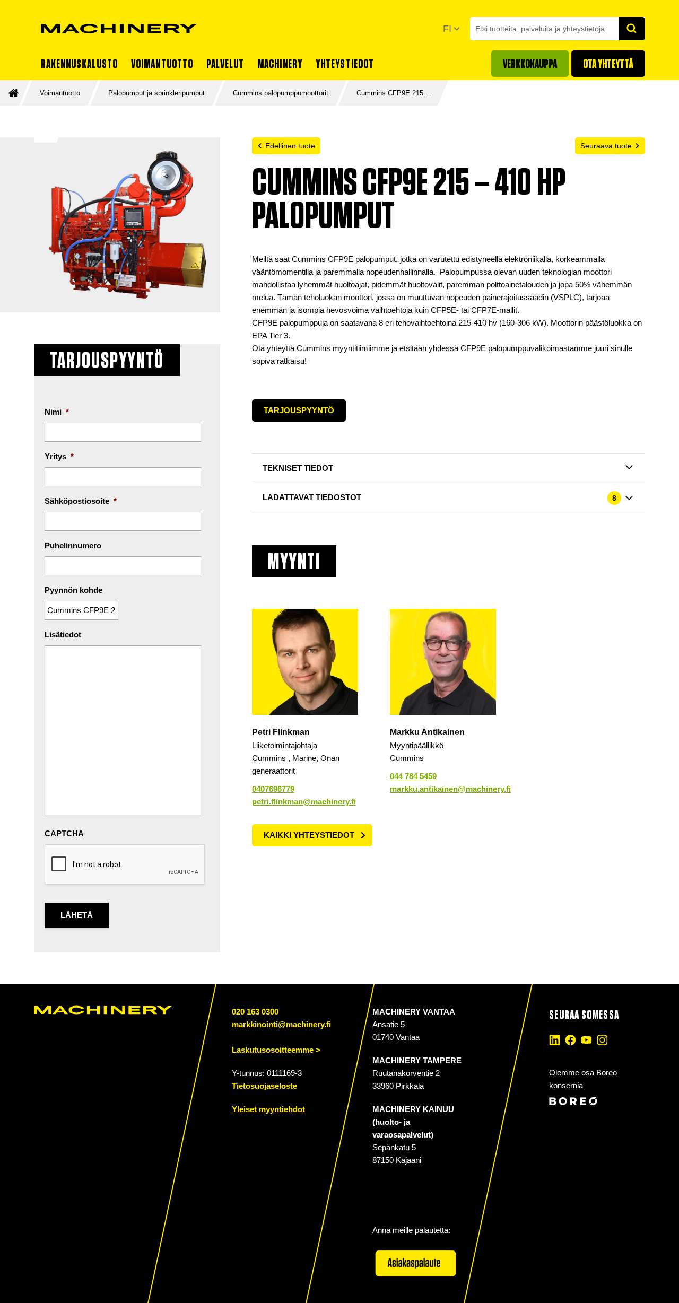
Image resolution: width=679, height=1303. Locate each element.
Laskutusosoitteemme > (276, 1049)
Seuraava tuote (606, 146)
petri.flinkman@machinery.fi (304, 801)
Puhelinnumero (73, 545)
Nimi (57, 411)
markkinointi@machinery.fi (281, 1024)
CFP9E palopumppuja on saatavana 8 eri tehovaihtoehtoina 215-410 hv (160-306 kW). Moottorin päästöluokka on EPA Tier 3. (448, 329)
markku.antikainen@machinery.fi (450, 788)
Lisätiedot (63, 634)
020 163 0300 (255, 1011)
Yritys (59, 456)
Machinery (279, 64)
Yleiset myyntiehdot (268, 1109)
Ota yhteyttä (608, 64)
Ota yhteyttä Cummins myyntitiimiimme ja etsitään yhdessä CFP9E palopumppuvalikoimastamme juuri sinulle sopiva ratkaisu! (442, 354)
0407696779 (273, 788)
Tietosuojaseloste (264, 1085)
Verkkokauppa (530, 64)
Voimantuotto (162, 64)
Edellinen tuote (290, 146)
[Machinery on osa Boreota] (595, 1101)
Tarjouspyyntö (299, 410)
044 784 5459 (413, 776)
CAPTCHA (64, 833)
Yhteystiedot (345, 64)
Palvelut (225, 64)
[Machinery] (118, 28)
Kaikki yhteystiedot (309, 834)
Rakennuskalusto (79, 64)
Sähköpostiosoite (81, 500)
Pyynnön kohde (73, 589)
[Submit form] (632, 28)
